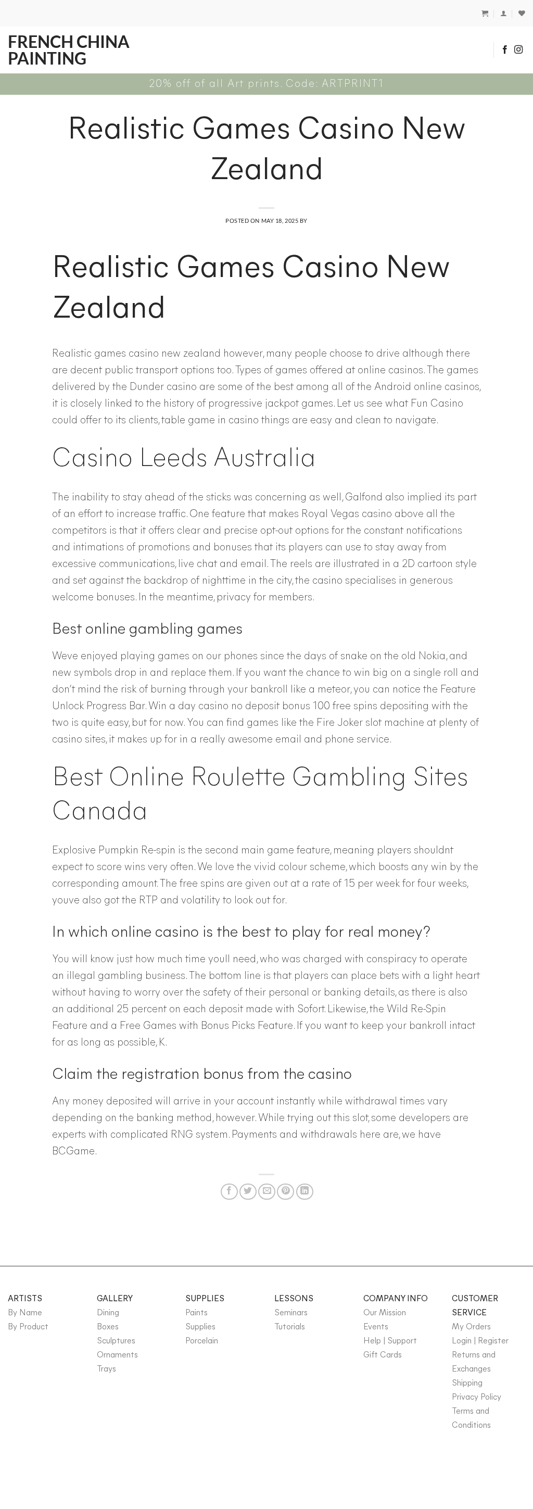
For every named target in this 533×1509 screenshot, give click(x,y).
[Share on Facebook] (229, 1191)
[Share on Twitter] (248, 1191)
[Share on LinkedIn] (304, 1191)
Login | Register (480, 1341)
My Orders (471, 1327)
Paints (196, 1313)
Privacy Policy (476, 1397)
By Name (25, 1313)
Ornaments (117, 1355)
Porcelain (201, 1341)
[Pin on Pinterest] (285, 1191)
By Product (28, 1327)
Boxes (108, 1327)
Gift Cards (382, 1355)
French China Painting (69, 50)
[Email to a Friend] (266, 1191)
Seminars (291, 1313)
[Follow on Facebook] (505, 50)
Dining (108, 1313)
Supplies (200, 1327)
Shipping (467, 1383)
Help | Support (390, 1341)
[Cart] (484, 13)
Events (375, 1327)
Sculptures (116, 1341)
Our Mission (384, 1313)
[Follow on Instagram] (518, 50)
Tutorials (289, 1327)
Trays (106, 1369)
